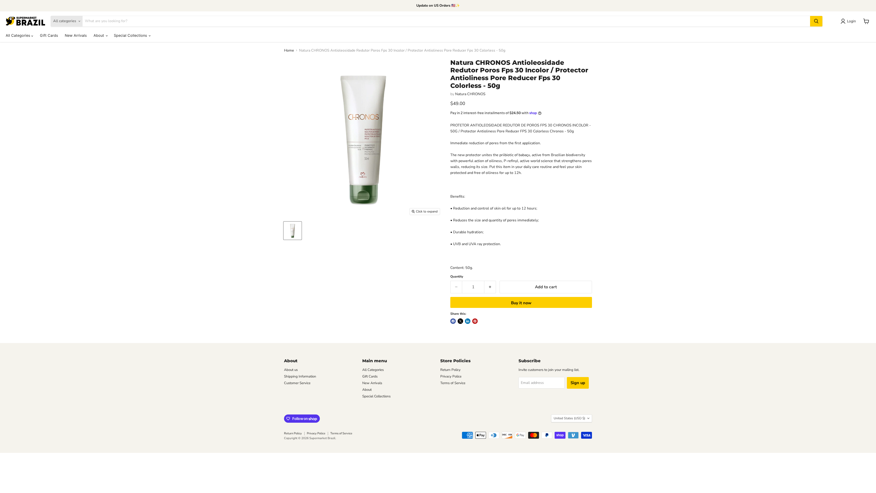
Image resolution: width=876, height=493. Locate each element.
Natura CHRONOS (470, 94)
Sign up (578, 382)
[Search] (816, 21)
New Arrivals (76, 35)
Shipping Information (300, 376)
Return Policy (450, 369)
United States (569, 418)
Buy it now (521, 303)
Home (289, 50)
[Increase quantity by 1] (490, 287)
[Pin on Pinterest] (475, 321)
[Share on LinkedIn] (467, 321)
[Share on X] (460, 321)
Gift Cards (49, 35)
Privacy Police (450, 376)
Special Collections (131, 35)
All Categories (18, 35)
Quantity (456, 276)
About (99, 35)
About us (291, 369)
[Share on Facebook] (453, 321)
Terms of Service (452, 383)
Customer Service (297, 383)
